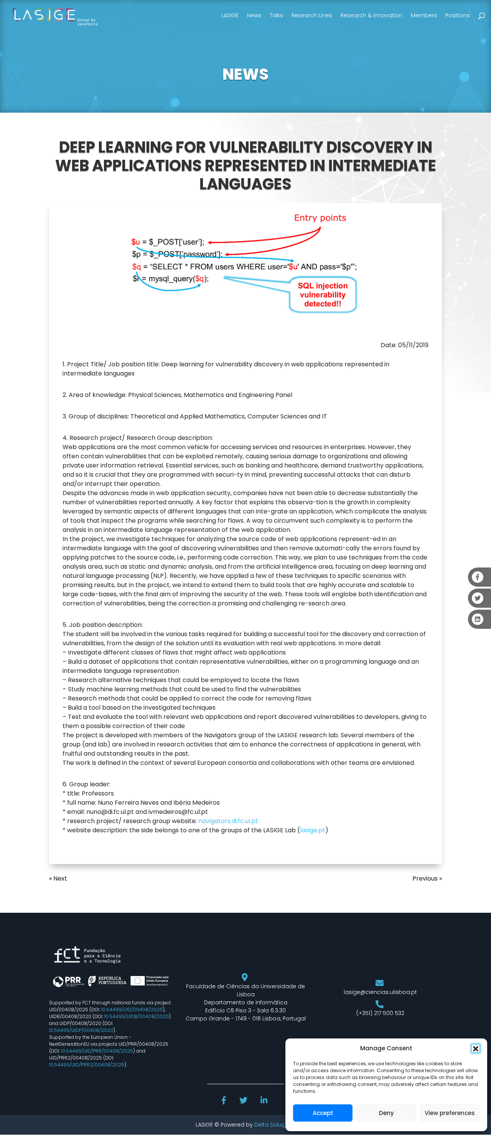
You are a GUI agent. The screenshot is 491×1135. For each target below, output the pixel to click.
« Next (58, 878)
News (254, 15)
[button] (475, 1048)
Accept (323, 1113)
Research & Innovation (371, 15)
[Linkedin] (264, 1101)
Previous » (427, 878)
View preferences (450, 1113)
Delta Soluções (274, 1124)
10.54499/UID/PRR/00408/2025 (97, 1051)
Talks (276, 15)
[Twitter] (244, 1101)
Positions (457, 15)
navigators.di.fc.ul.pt (228, 821)
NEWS (245, 74)
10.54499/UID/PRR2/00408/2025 (86, 1064)
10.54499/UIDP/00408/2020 (81, 1030)
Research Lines (312, 15)
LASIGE (230, 15)
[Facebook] (224, 1101)
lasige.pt (312, 830)
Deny (386, 1113)
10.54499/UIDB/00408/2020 (136, 1016)
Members (424, 15)
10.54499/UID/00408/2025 (132, 1009)
